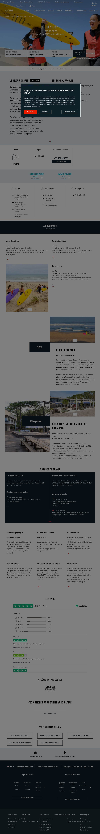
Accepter (30, 111)
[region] (51, 100)
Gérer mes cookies (70, 111)
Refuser (44, 111)
